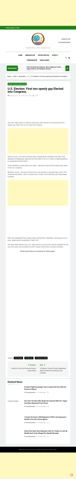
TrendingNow (32, 60)
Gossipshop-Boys (30, 392)
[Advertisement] (38, 13)
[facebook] (7, 41)
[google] (13, 41)
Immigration (30, 55)
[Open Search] (66, 57)
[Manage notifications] (71, 474)
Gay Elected (18, 358)
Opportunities (43, 55)
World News (44, 60)
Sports (55, 55)
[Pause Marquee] (67, 68)
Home (20, 55)
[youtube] (16, 41)
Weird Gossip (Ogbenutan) (17, 84)
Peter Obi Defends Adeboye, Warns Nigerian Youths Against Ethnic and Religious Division (44, 68)
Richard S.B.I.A (14, 96)
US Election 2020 (41, 358)
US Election (29, 358)
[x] (11, 41)
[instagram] (9, 41)
